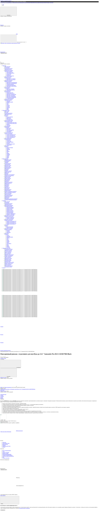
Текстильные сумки (5, 110)
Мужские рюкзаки (10, 226)
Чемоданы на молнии (10, 88)
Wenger (8, 104)
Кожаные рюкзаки (10, 211)
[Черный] (17, 389)
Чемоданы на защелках (11, 89)
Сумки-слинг (9, 141)
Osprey (8, 156)
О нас (1, 2)
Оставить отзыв (3, 358)
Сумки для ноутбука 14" (11, 135)
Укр (3, 4)
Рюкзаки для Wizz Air (10, 217)
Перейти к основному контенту (6, 0)
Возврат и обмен (12, 2)
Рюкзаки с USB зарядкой (11, 213)
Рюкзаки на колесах (10, 210)
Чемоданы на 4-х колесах (11, 79)
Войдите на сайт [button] (3, 377)
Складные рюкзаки (10, 212)
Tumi (7, 150)
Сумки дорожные (10, 116)
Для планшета (9, 144)
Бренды (3, 267)
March (8, 109)
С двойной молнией (10, 98)
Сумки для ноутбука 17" (11, 137)
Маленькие (9, 232)
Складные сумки (10, 119)
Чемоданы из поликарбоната (12, 83)
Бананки (8, 124)
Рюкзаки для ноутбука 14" (11, 222)
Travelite (8, 106)
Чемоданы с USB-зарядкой (11, 94)
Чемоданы (4, 65)
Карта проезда (2, 495)
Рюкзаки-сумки (9, 209)
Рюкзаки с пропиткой (10, 214)
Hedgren (8, 151)
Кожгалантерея (5, 158)
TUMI (8, 235)
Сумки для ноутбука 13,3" (11, 134)
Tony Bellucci (9, 243)
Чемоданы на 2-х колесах (11, 78)
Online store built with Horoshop (5, 431)
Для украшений (9, 130)
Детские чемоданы (10, 92)
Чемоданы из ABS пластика (11, 86)
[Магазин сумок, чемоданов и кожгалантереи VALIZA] (3, 419)
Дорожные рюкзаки (10, 207)
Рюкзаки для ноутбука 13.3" (11, 221)
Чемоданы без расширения (11, 97)
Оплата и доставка (5, 2)
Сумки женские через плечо (11, 122)
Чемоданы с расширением (11, 96)
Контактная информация (19, 2)
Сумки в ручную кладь (11, 143)
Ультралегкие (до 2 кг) (10, 93)
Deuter (8, 157)
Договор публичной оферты (29, 2)
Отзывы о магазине (49, 2)
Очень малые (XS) (10, 72)
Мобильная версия (19, 430)
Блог (45, 2)
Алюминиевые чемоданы (11, 85)
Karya (8, 244)
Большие (8, 230)
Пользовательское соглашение (24, 508)
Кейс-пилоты (9, 118)
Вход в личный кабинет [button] (6, 450)
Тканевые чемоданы (10, 84)
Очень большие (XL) (10, 75)
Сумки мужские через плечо (12, 123)
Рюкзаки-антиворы (10, 208)
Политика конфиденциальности (39, 2)
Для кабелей (9, 131)
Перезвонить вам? (4, 469)
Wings (8, 108)
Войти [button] (1, 387)
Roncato (8, 102)
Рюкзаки (4, 200)
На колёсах (8, 140)
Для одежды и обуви (10, 129)
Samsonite (8, 149)
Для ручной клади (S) (10, 73)
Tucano (8, 240)
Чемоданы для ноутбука (11, 95)
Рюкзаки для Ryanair (10, 218)
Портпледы (9, 117)
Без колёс (8, 142)
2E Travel (8, 105)
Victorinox (8, 154)
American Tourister (10, 147)
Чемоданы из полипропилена (12, 82)
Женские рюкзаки (10, 227)
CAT (7, 103)
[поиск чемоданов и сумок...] (8, 38)
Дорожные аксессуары (6, 248)
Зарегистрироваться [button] (7, 387)
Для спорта (9, 125)
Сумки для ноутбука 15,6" (11, 136)
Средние (8, 231)
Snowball (8, 107)
